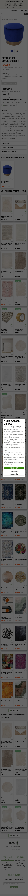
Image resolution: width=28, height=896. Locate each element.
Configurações (14, 474)
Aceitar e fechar (14, 468)
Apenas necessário (14, 471)
